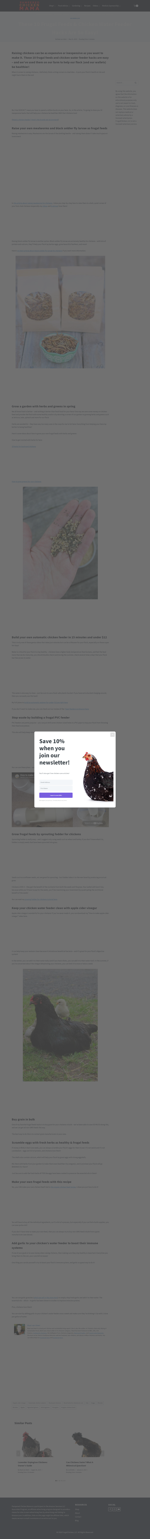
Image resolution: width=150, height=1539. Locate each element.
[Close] (112, 734)
